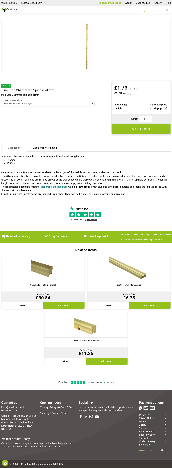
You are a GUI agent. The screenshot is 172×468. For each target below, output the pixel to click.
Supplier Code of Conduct (148, 436)
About (128, 3)
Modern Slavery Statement (147, 443)
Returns (143, 421)
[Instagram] (91, 417)
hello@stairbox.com (31, 3)
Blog (168, 3)
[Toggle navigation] (167, 9)
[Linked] (86, 417)
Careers (143, 428)
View (22, 305)
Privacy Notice (146, 418)
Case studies (143, 3)
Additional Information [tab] (45, 147)
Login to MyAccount (109, 3)
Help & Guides (146, 431)
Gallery (158, 3)
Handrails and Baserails (54, 186)
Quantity (134, 119)
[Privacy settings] (5, 463)
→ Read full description (11, 100)
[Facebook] (81, 417)
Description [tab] (14, 147)
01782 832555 (9, 3)
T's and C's (144, 415)
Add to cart (63, 305)
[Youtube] (97, 417)
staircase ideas (114, 410)
